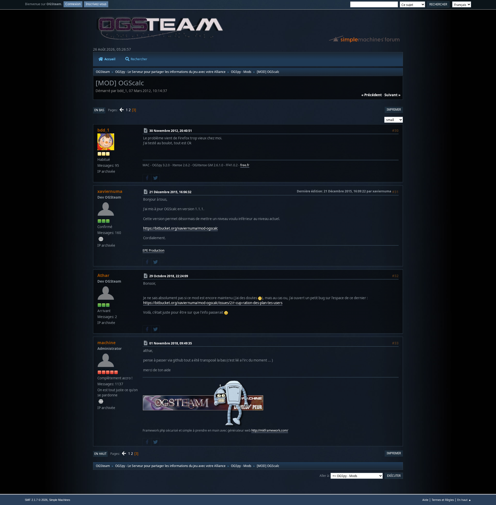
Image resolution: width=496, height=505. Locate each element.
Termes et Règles (443, 500)
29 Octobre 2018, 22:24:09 (168, 276)
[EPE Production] (100, 239)
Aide (425, 500)
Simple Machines (59, 499)
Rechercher (139, 59)
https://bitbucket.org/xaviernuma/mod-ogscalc (180, 228)
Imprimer (394, 109)
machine (106, 342)
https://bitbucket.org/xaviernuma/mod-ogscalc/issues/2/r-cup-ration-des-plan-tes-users (212, 302)
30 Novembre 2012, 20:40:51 (170, 131)
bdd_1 (103, 130)
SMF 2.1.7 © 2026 (36, 499)
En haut (100, 454)
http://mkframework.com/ (269, 430)
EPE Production (153, 250)
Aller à (324, 475)
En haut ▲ (464, 500)
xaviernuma (109, 191)
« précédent (371, 95)
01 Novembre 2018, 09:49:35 (170, 343)
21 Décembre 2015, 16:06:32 (170, 192)
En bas (99, 110)
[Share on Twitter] (155, 178)
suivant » (392, 95)
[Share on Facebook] (147, 178)
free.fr (244, 165)
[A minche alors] (100, 401)
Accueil (109, 59)
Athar (103, 275)
